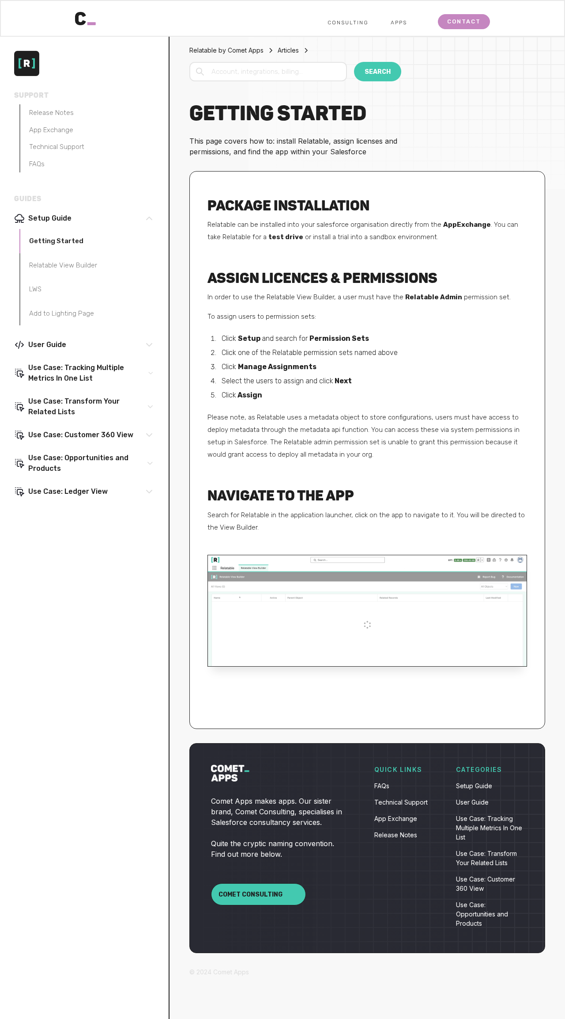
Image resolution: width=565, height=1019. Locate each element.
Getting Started (56, 241)
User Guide (472, 802)
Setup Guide (474, 786)
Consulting (348, 22)
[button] (357, 22)
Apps (399, 22)
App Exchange (51, 130)
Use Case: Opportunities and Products (482, 914)
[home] (85, 16)
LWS (35, 289)
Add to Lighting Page (61, 313)
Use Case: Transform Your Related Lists (486, 858)
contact (464, 21)
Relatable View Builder (63, 265)
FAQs (37, 164)
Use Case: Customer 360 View (485, 883)
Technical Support (56, 147)
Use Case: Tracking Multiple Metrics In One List (489, 828)
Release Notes (51, 113)
